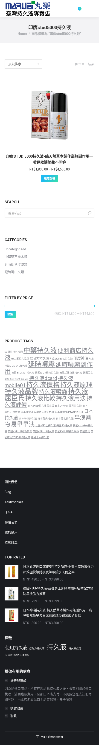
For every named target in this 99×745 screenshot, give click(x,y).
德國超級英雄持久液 (70, 372)
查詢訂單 (11, 542)
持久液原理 (76, 385)
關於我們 (11, 482)
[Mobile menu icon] (90, 9)
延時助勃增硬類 (16, 264)
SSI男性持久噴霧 (14, 351)
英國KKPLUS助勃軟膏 (20, 431)
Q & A (9, 512)
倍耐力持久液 (39, 358)
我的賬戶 (11, 532)
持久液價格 (43, 385)
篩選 (10, 314)
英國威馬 (85, 431)
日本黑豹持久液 (65, 418)
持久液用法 (71, 398)
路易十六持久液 (40, 437)
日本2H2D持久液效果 (17, 654)
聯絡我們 (11, 522)
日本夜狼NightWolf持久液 (69, 411)
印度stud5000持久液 (61, 358)
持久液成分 (75, 648)
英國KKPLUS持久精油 (67, 431)
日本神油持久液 (28, 418)
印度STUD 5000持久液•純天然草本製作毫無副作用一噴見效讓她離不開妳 (49, 159)
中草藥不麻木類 (16, 257)
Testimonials (14, 502)
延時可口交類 (14, 272)
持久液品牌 (21, 391)
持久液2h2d (22, 379)
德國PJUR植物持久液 (47, 372)
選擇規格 (49, 178)
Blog (8, 492)
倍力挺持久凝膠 (20, 358)
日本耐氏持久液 (46, 418)
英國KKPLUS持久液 (43, 431)
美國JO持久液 (64, 425)
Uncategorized (15, 249)
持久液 (57, 647)
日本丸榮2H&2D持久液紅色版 (37, 411)
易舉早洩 (23, 424)
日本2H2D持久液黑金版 (40, 405)
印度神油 (80, 358)
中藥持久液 (40, 350)
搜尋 (89, 213)
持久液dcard (43, 378)
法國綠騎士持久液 (45, 425)
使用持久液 (16, 647)
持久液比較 (40, 398)
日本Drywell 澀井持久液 (68, 405)
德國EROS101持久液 (23, 372)
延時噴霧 (41, 364)
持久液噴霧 (53, 391)
